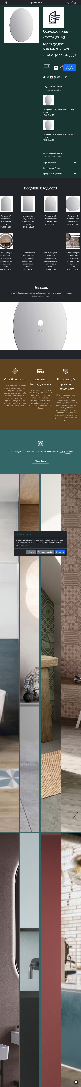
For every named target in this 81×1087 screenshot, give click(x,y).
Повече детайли (25, 545)
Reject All (31, 552)
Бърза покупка (69, 67)
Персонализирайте (45, 552)
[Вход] (75, 2)
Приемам (60, 552)
